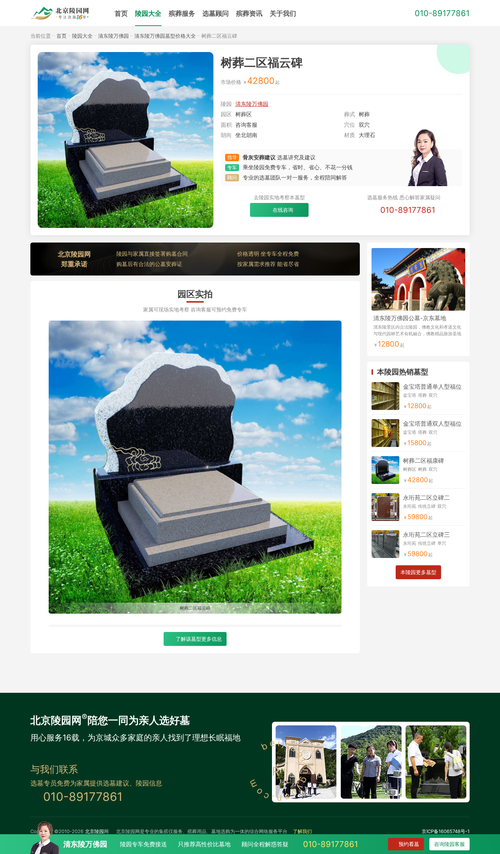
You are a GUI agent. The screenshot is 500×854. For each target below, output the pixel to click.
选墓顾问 (215, 13)
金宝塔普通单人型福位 (432, 386)
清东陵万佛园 (113, 36)
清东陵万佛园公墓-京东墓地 (409, 318)
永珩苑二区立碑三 (426, 534)
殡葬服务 (182, 13)
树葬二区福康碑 (423, 460)
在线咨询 (283, 210)
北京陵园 (94, 831)
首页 (121, 13)
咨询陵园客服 (449, 844)
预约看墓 (409, 844)
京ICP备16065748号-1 (446, 831)
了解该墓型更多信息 (199, 639)
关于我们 (283, 13)
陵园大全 (148, 13)
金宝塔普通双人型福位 (432, 423)
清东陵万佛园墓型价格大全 (165, 36)
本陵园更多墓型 (418, 572)
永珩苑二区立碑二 (426, 497)
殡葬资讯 (249, 13)
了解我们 (302, 831)
